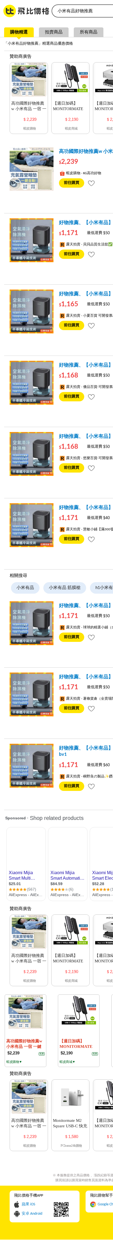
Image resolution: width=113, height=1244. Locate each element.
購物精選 (19, 32)
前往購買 (71, 183)
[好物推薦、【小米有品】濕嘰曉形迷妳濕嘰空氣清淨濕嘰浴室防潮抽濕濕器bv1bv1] (31, 766)
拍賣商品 (54, 32)
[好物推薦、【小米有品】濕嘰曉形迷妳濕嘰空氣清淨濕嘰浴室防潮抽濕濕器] (31, 454)
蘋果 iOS (28, 1204)
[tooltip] (91, 183)
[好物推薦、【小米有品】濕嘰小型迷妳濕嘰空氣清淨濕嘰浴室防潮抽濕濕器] (31, 240)
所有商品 (88, 32)
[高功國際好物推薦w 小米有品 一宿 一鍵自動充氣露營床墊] (31, 169)
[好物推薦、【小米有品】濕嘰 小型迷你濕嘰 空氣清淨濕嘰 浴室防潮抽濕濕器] (31, 525)
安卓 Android (32, 1214)
